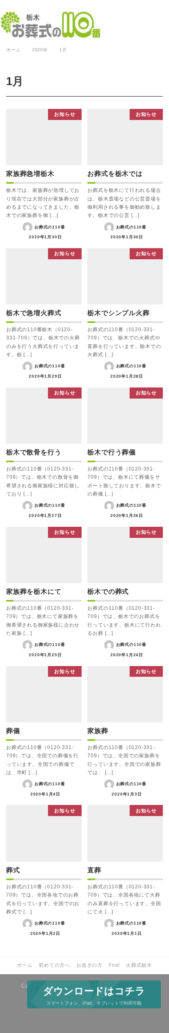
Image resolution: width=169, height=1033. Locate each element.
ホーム (24, 965)
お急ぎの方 (89, 965)
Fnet (114, 965)
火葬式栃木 (139, 965)
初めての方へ (54, 965)
